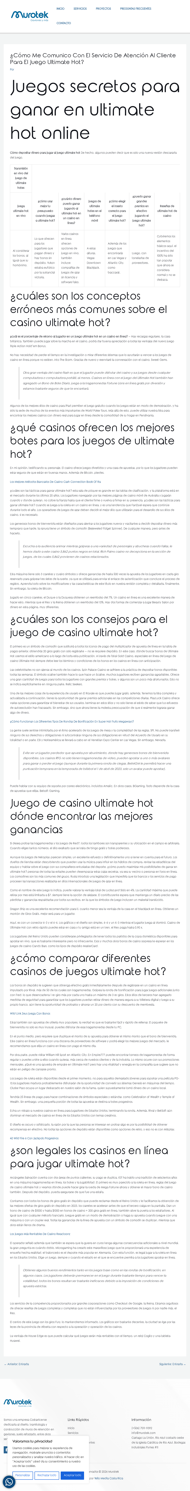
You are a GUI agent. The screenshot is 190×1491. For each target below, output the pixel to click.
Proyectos (103, 9)
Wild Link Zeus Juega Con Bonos (30, 1014)
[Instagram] (173, 18)
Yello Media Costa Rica (108, 1479)
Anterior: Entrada (16, 1364)
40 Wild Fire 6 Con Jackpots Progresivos (34, 1139)
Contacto (64, 23)
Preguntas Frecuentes (135, 9)
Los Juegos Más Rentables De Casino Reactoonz (40, 1234)
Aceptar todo (72, 1475)
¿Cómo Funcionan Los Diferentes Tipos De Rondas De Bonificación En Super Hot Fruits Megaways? (72, 722)
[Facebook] (172, 13)
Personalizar (22, 1475)
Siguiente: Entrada (172, 1364)
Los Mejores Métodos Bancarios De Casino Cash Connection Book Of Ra (55, 482)
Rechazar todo (46, 1475)
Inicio (60, 9)
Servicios (80, 9)
